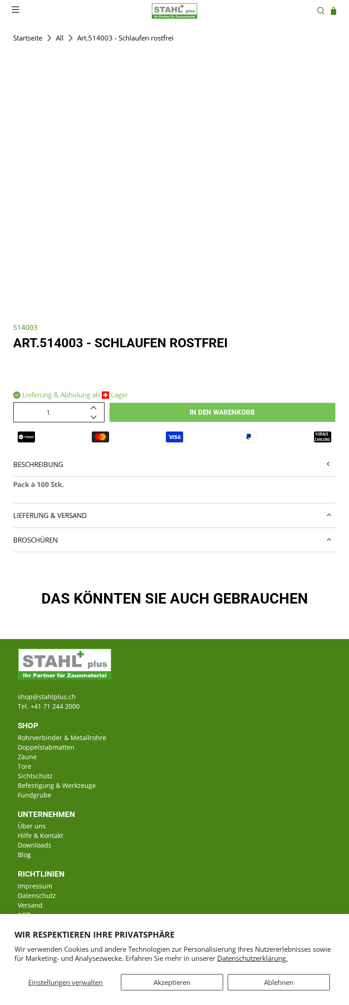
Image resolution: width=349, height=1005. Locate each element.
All (60, 38)
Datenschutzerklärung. (252, 958)
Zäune (27, 756)
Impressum (35, 886)
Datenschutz (37, 895)
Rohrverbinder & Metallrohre (62, 737)
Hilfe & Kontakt (40, 835)
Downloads (34, 845)
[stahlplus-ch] (174, 11)
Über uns (32, 826)
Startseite (27, 38)
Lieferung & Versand (50, 515)
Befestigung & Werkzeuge (57, 785)
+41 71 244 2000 (55, 706)
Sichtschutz (35, 776)
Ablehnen (279, 982)
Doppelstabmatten (46, 747)
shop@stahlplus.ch (47, 696)
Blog (24, 854)
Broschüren (35, 539)
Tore (24, 766)
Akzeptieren (172, 982)
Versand (30, 905)
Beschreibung (38, 464)
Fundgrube (34, 795)
